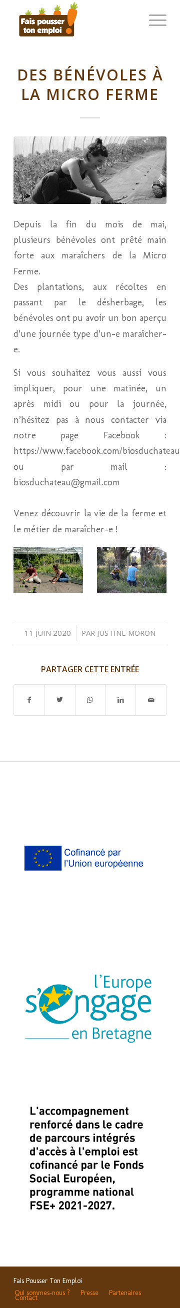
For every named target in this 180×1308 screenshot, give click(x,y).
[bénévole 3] (90, 170)
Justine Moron (126, 633)
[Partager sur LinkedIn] (121, 700)
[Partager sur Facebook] (29, 700)
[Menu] (152, 20)
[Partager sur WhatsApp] (91, 700)
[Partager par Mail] (151, 700)
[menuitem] (42, 1293)
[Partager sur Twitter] (60, 700)
